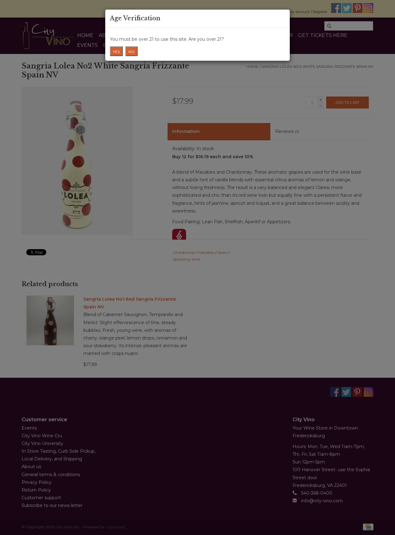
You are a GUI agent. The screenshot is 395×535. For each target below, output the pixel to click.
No (131, 51)
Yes (116, 51)
